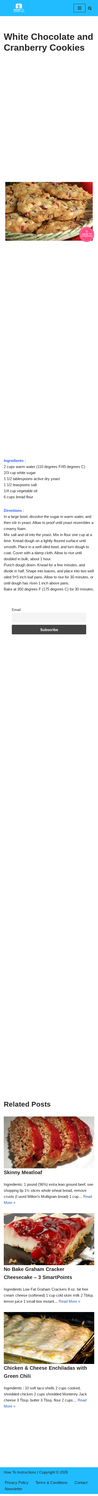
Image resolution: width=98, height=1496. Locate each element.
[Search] (90, 8)
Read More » (69, 1301)
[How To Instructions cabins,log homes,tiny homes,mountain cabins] (19, 8)
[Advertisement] (49, 129)
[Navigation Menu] (79, 8)
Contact (81, 1482)
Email (16, 610)
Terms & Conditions (51, 1482)
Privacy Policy (16, 1482)
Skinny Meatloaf (23, 1172)
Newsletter (13, 1489)
